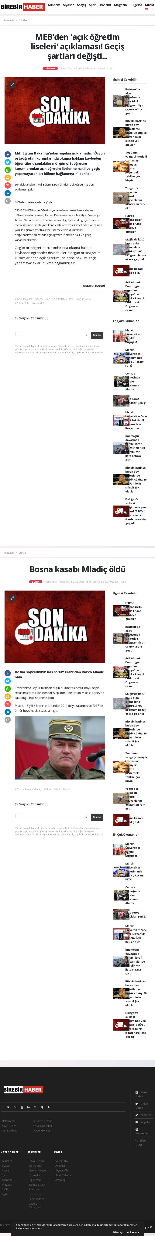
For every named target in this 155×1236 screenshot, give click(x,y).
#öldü (47, 789)
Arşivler (145, 1122)
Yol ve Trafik (36, 1165)
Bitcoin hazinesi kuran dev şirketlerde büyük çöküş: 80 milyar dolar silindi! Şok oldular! (135, 133)
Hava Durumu (37, 1161)
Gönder (97, 335)
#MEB (39, 299)
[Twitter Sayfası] (10, 1107)
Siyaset (68, 5)
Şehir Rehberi (36, 1199)
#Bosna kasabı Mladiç (28, 789)
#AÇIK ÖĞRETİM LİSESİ (60, 299)
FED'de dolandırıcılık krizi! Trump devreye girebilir (133, 223)
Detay (119, 1232)
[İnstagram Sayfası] (16, 1107)
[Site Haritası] (43, 1107)
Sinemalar (34, 1189)
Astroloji (60, 1180)
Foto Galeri (141, 1094)
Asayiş (81, 5)
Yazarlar (145, 1115)
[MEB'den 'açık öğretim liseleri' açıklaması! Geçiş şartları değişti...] (55, 110)
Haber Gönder (41, 1130)
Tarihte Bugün (37, 1184)
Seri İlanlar (35, 1194)
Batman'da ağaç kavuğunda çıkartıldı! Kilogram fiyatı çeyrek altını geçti (135, 101)
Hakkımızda (9, 1121)
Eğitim (5, 1194)
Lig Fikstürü (35, 1180)
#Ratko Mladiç (62, 789)
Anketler (60, 1165)
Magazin (120, 5)
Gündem (54, 5)
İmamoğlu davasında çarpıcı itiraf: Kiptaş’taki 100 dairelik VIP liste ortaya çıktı (135, 448)
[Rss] (36, 1107)
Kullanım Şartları (42, 1121)
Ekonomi (104, 5)
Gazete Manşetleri (35, 1205)
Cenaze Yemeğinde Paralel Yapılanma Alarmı (132, 381)
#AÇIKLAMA (83, 299)
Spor (92, 5)
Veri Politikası (9, 1130)
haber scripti (7, 1229)
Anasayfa (9, 20)
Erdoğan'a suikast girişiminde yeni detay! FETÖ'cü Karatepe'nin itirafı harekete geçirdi (135, 511)
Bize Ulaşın (141, 1142)
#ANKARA (38, 303)
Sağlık (5, 1189)
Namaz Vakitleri (38, 1170)
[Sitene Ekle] (50, 1107)
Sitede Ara (61, 1161)
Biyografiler (62, 1170)
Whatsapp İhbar (42, 1126)
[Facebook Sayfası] (3, 1107)
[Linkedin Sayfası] (30, 1107)
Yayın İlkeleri (9, 1126)
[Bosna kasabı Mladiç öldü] (55, 626)
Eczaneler (34, 1175)
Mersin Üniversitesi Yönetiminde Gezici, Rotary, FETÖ (134, 358)
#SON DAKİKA (23, 299)
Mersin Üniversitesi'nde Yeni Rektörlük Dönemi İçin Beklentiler (136, 420)
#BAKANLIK (22, 303)
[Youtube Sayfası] (23, 1107)
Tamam (134, 1232)
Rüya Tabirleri (63, 1175)
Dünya (22, 552)
